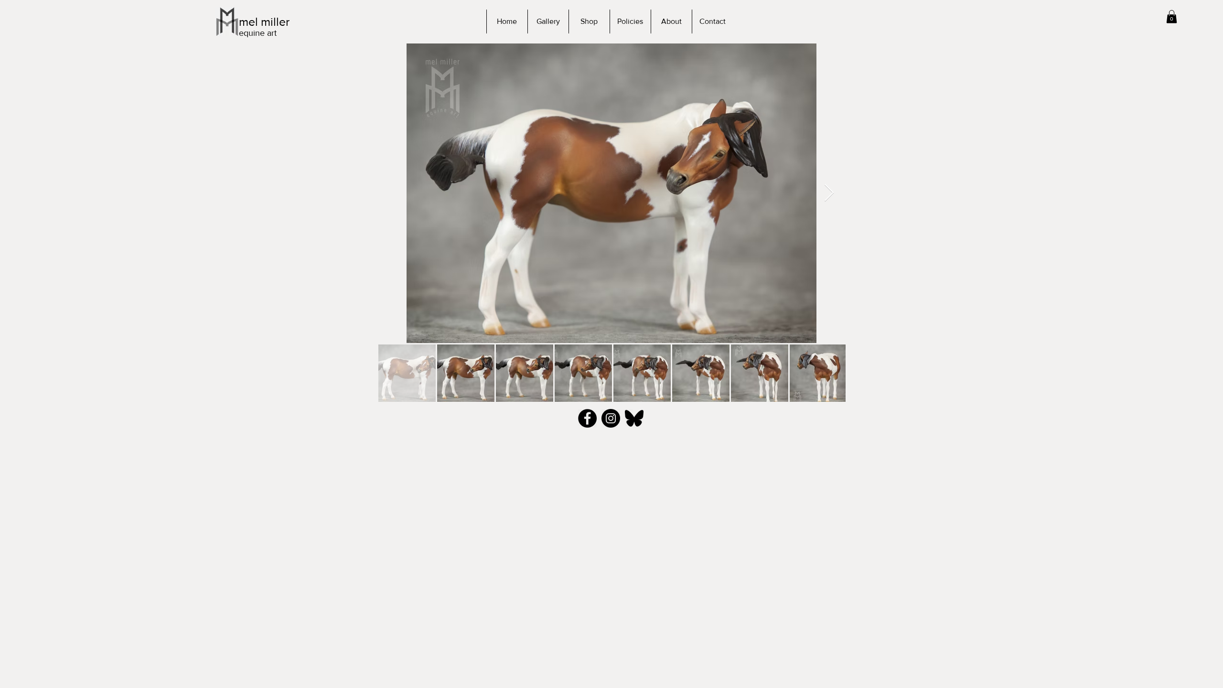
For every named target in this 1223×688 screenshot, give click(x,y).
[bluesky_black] (634, 418)
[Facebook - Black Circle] (587, 418)
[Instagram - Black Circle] (610, 418)
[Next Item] (829, 193)
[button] (1171, 16)
